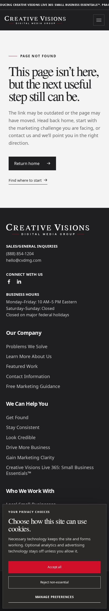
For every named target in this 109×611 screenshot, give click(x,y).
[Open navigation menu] (98, 20)
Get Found (17, 417)
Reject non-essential (54, 582)
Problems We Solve (26, 346)
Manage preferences (54, 597)
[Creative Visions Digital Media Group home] (36, 20)
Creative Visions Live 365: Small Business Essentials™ (50, 470)
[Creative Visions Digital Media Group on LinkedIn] (19, 281)
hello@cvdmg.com (23, 260)
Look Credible (20, 437)
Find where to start (25, 180)
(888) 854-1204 (20, 253)
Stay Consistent (23, 427)
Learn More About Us (29, 356)
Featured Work (22, 366)
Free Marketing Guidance (33, 386)
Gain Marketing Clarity (30, 457)
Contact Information (28, 376)
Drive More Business (28, 447)
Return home (27, 163)
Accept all (54, 567)
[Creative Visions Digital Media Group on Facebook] (9, 281)
